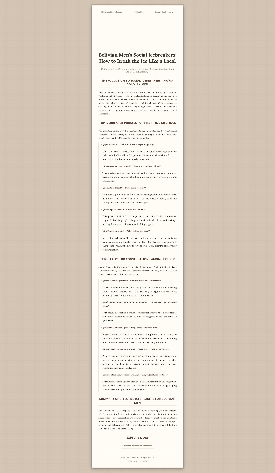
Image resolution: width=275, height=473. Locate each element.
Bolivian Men (139, 12)
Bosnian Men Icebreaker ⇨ (165, 12)
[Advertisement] (137, 33)
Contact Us (143, 461)
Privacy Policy (132, 461)
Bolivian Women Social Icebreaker (137, 445)
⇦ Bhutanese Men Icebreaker (111, 12)
